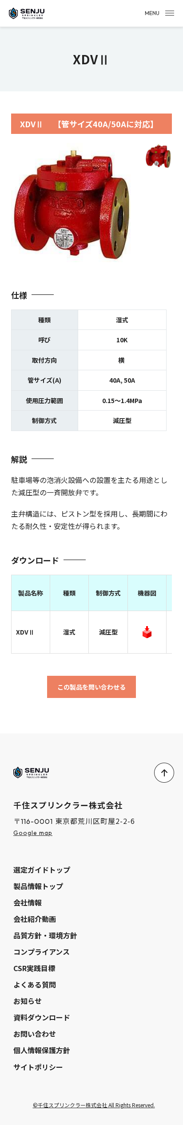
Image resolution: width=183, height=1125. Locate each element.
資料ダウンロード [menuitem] (41, 1017)
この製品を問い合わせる (91, 686)
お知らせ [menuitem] (27, 1001)
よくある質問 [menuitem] (34, 984)
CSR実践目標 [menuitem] (34, 968)
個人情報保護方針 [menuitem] (41, 1050)
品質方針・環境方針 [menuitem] (45, 935)
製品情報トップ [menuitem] (38, 886)
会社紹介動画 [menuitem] (34, 918)
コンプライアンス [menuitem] (41, 951)
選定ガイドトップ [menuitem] (41, 869)
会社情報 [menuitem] (27, 902)
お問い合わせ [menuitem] (34, 1033)
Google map (32, 833)
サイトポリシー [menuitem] (38, 1067)
